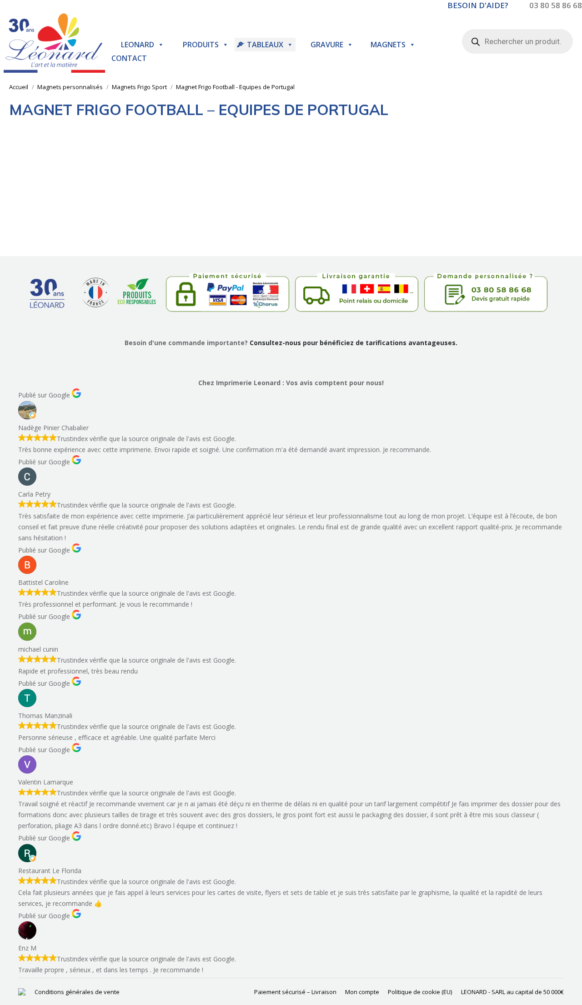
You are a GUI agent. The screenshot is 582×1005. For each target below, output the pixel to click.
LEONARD (137, 45)
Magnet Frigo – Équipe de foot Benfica (52, 226)
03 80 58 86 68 (555, 5)
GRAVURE (327, 45)
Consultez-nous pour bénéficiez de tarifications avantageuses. (353, 342)
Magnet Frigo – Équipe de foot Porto (146, 226)
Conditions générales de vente (77, 992)
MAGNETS (388, 45)
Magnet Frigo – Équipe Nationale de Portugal (238, 226)
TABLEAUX (265, 45)
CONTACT (129, 58)
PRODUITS (201, 45)
